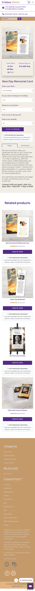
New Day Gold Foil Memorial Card (17, 243)
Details (10, 145)
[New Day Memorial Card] (17, 43)
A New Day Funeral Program (17, 410)
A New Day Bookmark (17, 299)
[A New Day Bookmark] (17, 282)
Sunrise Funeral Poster (17, 356)
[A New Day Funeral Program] (17, 393)
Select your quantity (9, 119)
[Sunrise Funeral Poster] (17, 338)
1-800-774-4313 (11, 558)
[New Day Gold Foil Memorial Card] (17, 226)
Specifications (25, 145)
